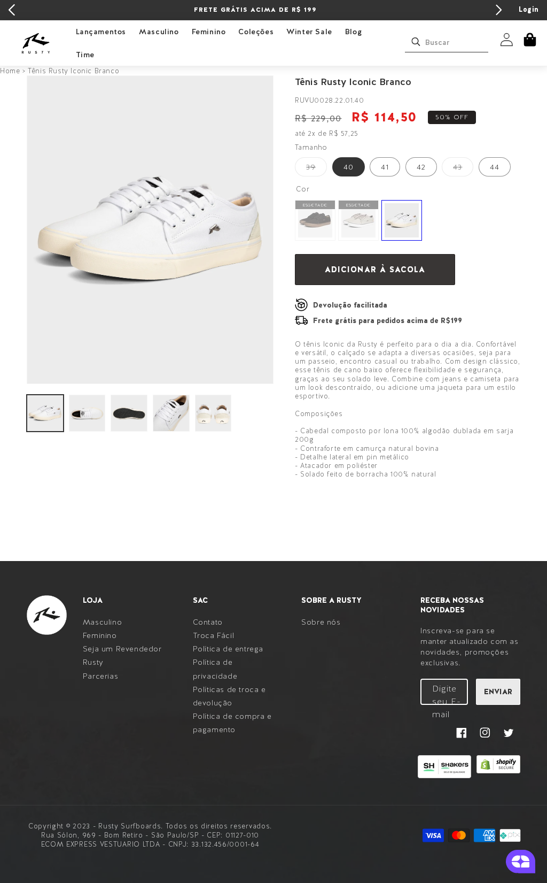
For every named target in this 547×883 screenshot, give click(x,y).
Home (10, 70)
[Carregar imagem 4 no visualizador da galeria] (171, 413)
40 (348, 167)
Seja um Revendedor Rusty (122, 655)
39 (316, 169)
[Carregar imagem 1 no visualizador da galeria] (45, 413)
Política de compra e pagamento (232, 722)
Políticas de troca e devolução (229, 696)
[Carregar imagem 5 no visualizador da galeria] (213, 413)
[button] (529, 39)
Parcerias (100, 676)
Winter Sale (309, 31)
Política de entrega (228, 649)
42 (421, 167)
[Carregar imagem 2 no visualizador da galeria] (87, 413)
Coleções (256, 31)
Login (529, 9)
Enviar (498, 691)
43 (463, 169)
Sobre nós (320, 622)
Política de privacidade (215, 668)
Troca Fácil (214, 635)
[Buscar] (415, 41)
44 (494, 167)
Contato (208, 622)
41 (385, 167)
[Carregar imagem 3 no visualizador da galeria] (129, 413)
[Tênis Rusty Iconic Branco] (401, 220)
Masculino (158, 31)
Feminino (209, 31)
